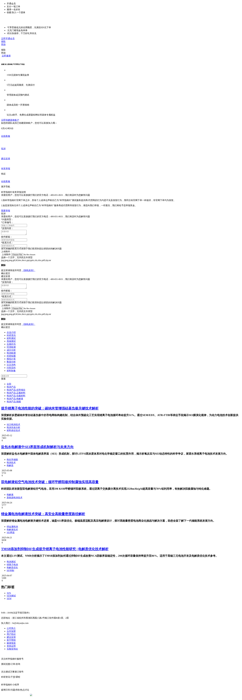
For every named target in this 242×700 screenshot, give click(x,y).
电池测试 (11, 561)
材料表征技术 (13, 430)
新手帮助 (11, 640)
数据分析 (11, 362)
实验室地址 (12, 649)
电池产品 (11, 387)
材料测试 (11, 338)
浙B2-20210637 (98, 695)
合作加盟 (11, 631)
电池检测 (11, 353)
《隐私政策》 (28, 270)
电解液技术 (12, 529)
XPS (9, 593)
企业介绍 (11, 332)
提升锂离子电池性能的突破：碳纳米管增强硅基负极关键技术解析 (50, 408)
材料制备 (11, 370)
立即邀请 (6, 56)
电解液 (10, 494)
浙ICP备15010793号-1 (116, 695)
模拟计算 (11, 359)
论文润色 (11, 365)
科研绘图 (11, 356)
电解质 (10, 465)
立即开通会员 (8, 38)
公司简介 (11, 628)
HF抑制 (10, 570)
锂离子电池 (12, 564)
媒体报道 (11, 643)
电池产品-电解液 (15, 398)
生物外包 (11, 344)
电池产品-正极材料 (16, 393)
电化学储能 (12, 459)
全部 (9, 384)
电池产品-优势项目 (16, 390)
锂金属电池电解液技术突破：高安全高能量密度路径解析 (43, 514)
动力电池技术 (13, 424)
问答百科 (11, 367)
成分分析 (11, 350)
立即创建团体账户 (10, 120)
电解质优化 (12, 567)
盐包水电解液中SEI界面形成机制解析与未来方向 (37, 447)
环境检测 (11, 347)
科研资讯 (11, 335)
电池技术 (11, 462)
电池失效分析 (13, 427)
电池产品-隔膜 (14, 401)
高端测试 (11, 341)
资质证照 (11, 646)
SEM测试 (11, 596)
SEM (9, 598)
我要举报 (5, 210)
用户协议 (11, 634)
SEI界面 (11, 532)
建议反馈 (11, 637)
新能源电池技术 (14, 497)
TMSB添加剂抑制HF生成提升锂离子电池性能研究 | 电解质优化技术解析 (55, 549)
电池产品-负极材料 (16, 396)
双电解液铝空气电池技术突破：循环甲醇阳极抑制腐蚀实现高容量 (50, 482)
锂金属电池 (12, 526)
